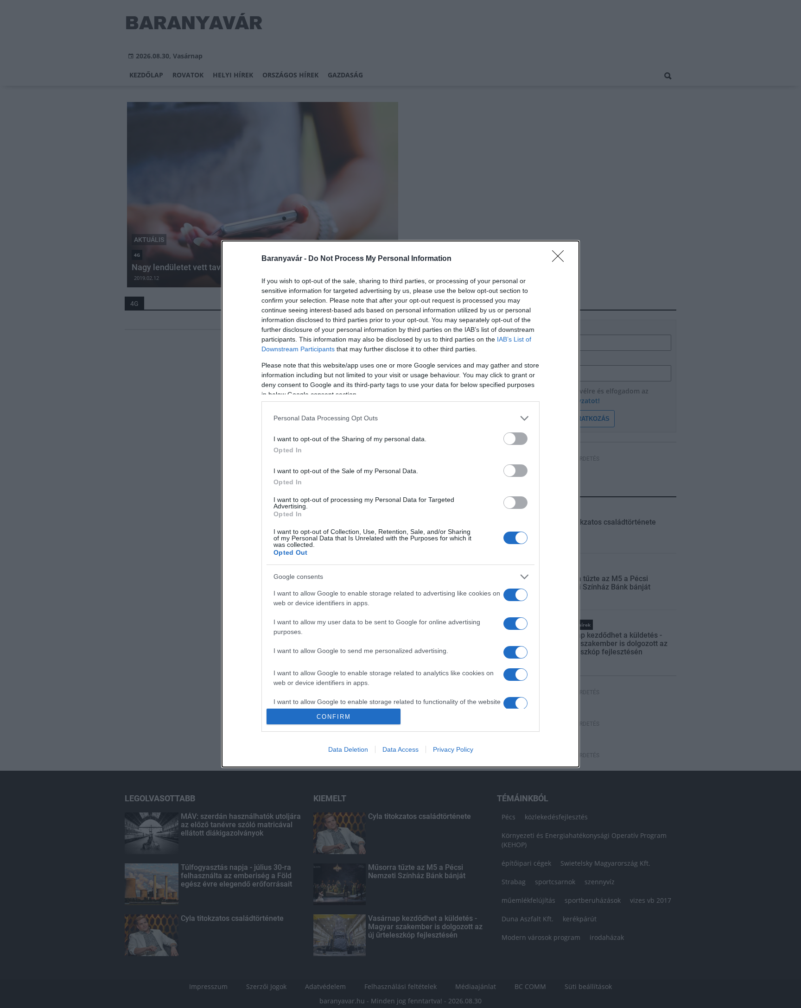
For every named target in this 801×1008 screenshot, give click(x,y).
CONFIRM (334, 716)
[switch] (515, 438)
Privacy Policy (453, 749)
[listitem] (400, 418)
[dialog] (400, 504)
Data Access (400, 749)
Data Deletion (348, 749)
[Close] (561, 259)
